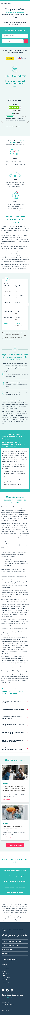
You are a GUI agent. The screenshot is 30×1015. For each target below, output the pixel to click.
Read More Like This (15, 845)
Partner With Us (6, 969)
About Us (4, 964)
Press (3, 975)
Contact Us (5, 967)
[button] (27, 4)
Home (21, 929)
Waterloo (4, 930)
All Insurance (14, 929)
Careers (4, 971)
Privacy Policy (6, 977)
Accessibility (5, 982)
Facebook (3, 990)
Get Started (26, 41)
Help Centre (5, 973)
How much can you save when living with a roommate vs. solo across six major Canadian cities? (13, 788)
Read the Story (6, 799)
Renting (5, 783)
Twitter (7, 990)
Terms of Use (5, 980)
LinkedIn (12, 990)
